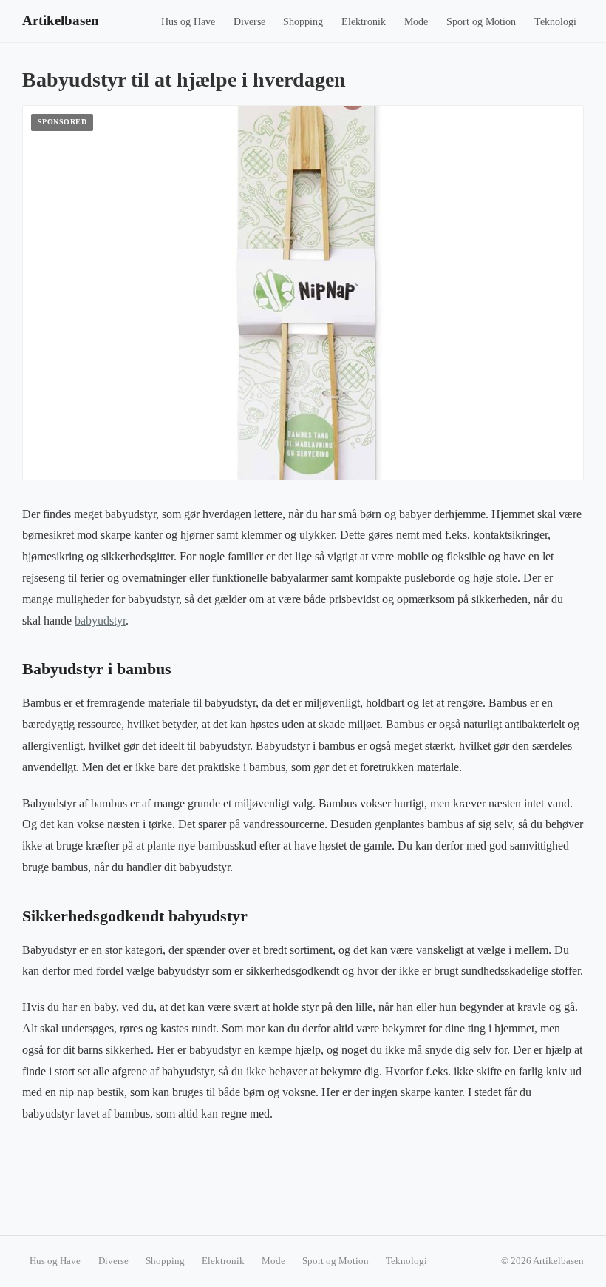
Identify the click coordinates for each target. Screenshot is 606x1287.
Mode (416, 21)
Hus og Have (188, 21)
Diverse (249, 21)
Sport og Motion (481, 21)
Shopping (303, 21)
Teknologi (555, 21)
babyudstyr (100, 620)
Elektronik (363, 21)
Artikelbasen (60, 20)
